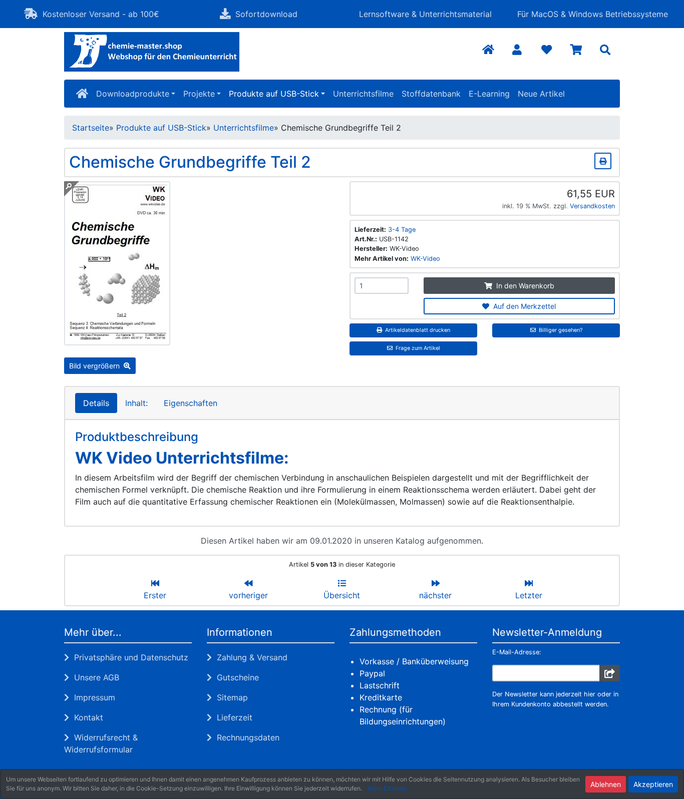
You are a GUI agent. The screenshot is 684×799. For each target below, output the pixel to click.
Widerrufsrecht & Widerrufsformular (101, 743)
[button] (517, 50)
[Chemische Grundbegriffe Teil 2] (117, 339)
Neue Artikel (541, 94)
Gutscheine (235, 677)
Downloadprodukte (132, 94)
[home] (82, 94)
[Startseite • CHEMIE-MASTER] (152, 52)
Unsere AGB (94, 677)
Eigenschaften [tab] (190, 403)
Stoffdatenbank (431, 94)
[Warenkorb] (576, 50)
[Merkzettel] (546, 50)
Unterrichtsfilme (363, 94)
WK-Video (425, 258)
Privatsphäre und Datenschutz (128, 657)
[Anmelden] (609, 673)
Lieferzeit (232, 717)
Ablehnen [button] (605, 784)
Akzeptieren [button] (653, 784)
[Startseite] (488, 50)
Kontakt (86, 717)
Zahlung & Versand (249, 657)
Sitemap (230, 697)
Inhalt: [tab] (136, 403)
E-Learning (489, 94)
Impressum (92, 697)
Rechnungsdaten (245, 737)
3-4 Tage (402, 229)
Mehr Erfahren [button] (387, 788)
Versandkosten (592, 206)
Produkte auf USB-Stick (274, 94)
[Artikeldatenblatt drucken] (602, 159)
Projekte (199, 94)
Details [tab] (96, 403)
